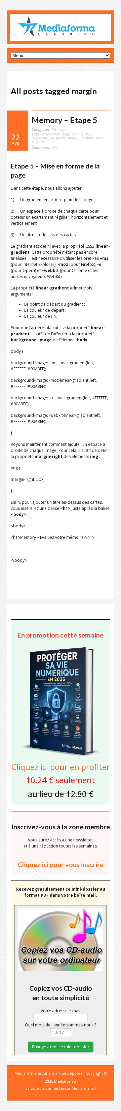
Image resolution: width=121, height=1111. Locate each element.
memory (87, 137)
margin (73, 137)
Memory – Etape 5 (64, 120)
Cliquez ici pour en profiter (60, 766)
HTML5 (86, 133)
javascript (39, 137)
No (44, 147)
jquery (61, 137)
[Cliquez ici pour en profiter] (60, 755)
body (66, 133)
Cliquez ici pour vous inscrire (61, 864)
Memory (58, 129)
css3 (75, 133)
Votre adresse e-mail (60, 1011)
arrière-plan (50, 133)
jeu (51, 137)
